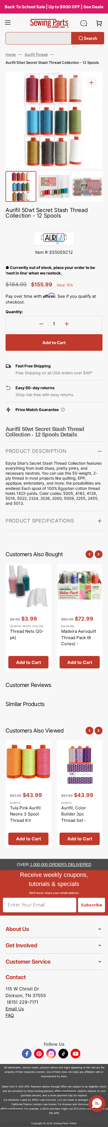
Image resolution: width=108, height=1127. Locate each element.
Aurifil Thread (36, 54)
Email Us (15, 1008)
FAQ (10, 1015)
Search (90, 38)
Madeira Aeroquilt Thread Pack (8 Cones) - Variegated (78, 641)
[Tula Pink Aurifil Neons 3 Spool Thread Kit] (28, 794)
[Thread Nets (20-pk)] (28, 617)
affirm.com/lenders (65, 1090)
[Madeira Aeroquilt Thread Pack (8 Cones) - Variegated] (79, 617)
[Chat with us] (84, 23)
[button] (8, 23)
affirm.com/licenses (12, 1108)
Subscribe (91, 905)
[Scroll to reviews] (54, 226)
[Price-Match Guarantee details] (63, 409)
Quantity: (14, 311)
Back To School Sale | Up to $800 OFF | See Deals (54, 6)
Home (11, 54)
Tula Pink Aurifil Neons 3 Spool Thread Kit (25, 814)
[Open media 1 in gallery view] (91, 82)
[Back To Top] (99, 1118)
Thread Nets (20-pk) (27, 634)
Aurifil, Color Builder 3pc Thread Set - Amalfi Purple (74, 817)
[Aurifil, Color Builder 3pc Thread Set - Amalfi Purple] (79, 794)
